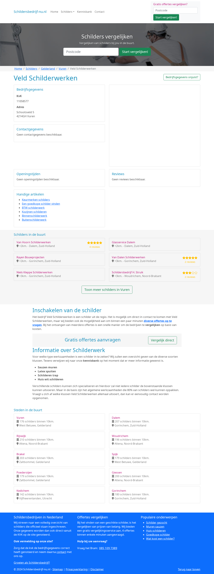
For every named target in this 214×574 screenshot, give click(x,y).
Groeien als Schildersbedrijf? (32, 562)
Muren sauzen (155, 526)
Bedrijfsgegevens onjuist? (182, 77)
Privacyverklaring (77, 569)
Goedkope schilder (158, 534)
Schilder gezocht (156, 522)
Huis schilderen (156, 530)
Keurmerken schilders (36, 200)
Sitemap (57, 569)
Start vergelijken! (166, 17)
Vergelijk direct (162, 340)
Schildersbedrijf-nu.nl (30, 11)
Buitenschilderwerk (34, 220)
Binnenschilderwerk (34, 216)
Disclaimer (97, 569)
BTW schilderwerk (33, 208)
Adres (20, 107)
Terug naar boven (189, 569)
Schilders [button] (66, 12)
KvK (19, 96)
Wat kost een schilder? (160, 538)
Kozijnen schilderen (34, 212)
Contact (99, 12)
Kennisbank (84, 12)
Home (54, 12)
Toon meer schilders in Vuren (107, 289)
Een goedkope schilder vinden (41, 204)
